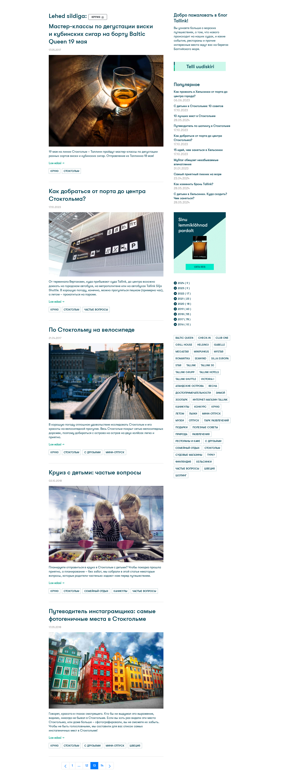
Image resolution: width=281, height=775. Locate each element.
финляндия (183, 461)
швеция (135, 745)
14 (103, 766)
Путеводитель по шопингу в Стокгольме (202, 126)
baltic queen (184, 337)
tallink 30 (207, 365)
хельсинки (204, 461)
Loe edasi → (56, 163)
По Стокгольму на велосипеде (92, 329)
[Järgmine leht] (110, 765)
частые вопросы (96, 309)
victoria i (207, 379)
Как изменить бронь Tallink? (193, 184)
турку (211, 454)
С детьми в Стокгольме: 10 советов (198, 106)
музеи (179, 420)
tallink (191, 365)
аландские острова (189, 385)
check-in (204, 337)
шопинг (181, 475)
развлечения (201, 434)
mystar (218, 351)
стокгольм (71, 171)
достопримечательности (193, 392)
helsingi (203, 344)
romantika (182, 358)
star (178, 365)
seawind (200, 358)
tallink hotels (209, 372)
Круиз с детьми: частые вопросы (95, 472)
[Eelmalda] (103, 17)
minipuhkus (201, 351)
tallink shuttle (185, 379)
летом (179, 413)
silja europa (220, 358)
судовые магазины (188, 454)
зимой (220, 392)
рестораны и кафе (187, 441)
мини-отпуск (115, 452)
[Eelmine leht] (65, 765)
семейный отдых (96, 591)
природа (181, 434)
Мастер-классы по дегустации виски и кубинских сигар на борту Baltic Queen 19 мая (101, 34)
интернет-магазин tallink (210, 399)
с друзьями (92, 452)
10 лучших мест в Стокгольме (194, 116)
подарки (181, 427)
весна (213, 385)
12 (88, 766)
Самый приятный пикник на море (197, 174)
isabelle (219, 344)
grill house (183, 344)
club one (222, 337)
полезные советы (205, 427)
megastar (182, 351)
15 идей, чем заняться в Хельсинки (198, 150)
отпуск (194, 420)
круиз (54, 171)
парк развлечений (216, 420)
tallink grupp (184, 372)
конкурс (200, 406)
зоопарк (181, 399)
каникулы (120, 591)
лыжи (193, 413)
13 (95, 766)
